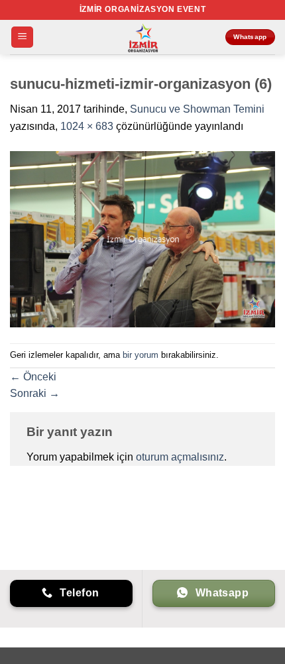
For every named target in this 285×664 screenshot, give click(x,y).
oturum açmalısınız (180, 457)
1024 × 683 (86, 126)
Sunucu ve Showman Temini (197, 109)
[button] (22, 37)
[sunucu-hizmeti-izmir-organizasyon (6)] (142, 238)
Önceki (33, 376)
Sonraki (35, 393)
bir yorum (140, 355)
